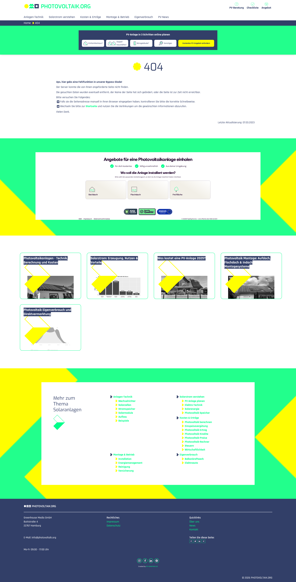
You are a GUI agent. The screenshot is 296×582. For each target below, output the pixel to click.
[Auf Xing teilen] (203, 541)
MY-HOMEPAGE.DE (152, 566)
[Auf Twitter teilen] (195, 541)
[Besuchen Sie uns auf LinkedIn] (151, 560)
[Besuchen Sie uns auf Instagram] (139, 560)
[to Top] (291, 579)
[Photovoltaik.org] (57, 5)
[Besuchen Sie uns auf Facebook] (145, 560)
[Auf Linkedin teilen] (199, 541)
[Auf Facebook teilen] (191, 541)
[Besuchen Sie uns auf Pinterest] (156, 560)
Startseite (91, 106)
